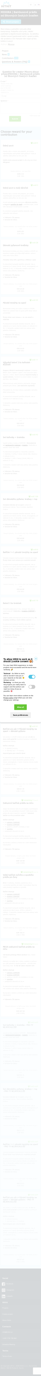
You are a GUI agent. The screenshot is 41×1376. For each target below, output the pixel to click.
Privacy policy (8, 698)
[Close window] (36, 658)
